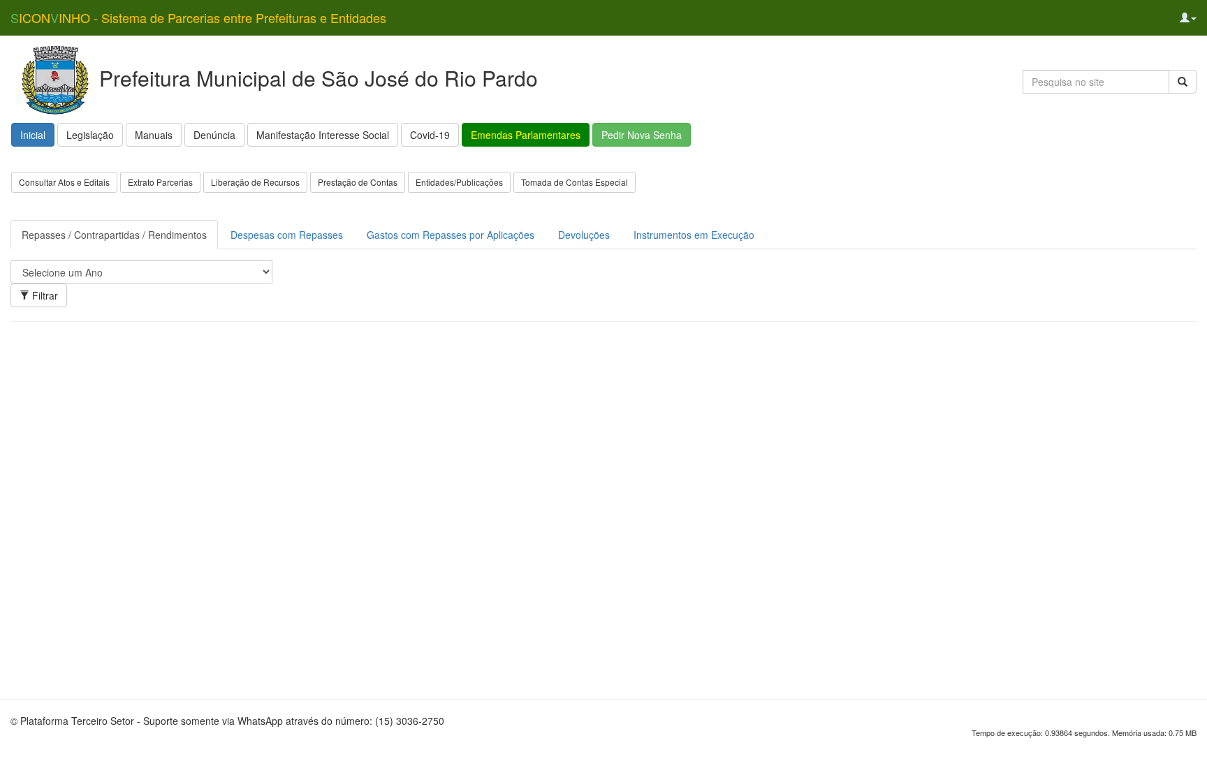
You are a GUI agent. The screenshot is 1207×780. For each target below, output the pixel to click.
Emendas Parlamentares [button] (525, 135)
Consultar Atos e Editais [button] (64, 182)
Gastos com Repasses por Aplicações (450, 235)
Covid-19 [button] (430, 135)
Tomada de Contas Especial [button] (574, 182)
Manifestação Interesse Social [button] (322, 135)
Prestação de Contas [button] (357, 182)
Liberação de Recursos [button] (255, 182)
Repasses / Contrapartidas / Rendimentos (114, 235)
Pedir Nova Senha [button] (641, 135)
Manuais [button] (154, 135)
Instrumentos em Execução (694, 235)
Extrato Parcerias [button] (160, 182)
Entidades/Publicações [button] (459, 182)
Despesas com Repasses (287, 235)
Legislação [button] (90, 135)
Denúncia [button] (214, 135)
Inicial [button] (32, 135)
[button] (1188, 17)
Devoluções (584, 235)
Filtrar (43, 295)
